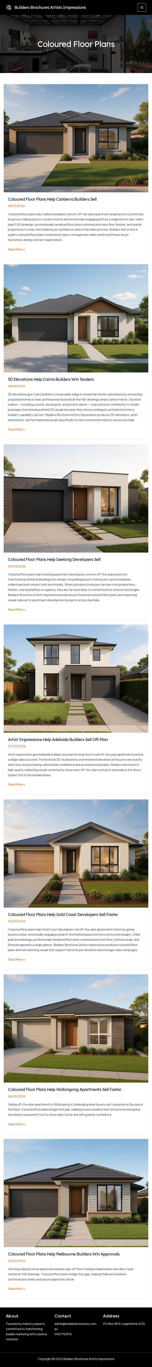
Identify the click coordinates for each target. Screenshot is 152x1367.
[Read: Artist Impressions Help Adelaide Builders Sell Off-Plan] (76, 678)
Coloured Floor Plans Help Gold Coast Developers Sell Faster (63, 914)
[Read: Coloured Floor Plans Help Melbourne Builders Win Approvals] (76, 1192)
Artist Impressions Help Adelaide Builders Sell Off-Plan (58, 739)
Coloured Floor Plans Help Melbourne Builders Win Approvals (63, 1253)
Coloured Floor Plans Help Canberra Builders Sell (52, 199)
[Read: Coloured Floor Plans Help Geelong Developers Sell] (76, 498)
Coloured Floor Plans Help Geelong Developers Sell (54, 559)
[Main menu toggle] (142, 7)
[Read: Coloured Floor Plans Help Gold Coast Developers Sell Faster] (76, 853)
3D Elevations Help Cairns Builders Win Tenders (51, 379)
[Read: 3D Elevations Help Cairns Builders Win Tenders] (76, 318)
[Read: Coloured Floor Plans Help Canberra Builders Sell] (76, 138)
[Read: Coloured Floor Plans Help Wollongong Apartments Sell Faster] (76, 1028)
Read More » (16, 249)
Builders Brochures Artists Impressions (50, 7)
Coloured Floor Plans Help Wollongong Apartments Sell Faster (64, 1089)
